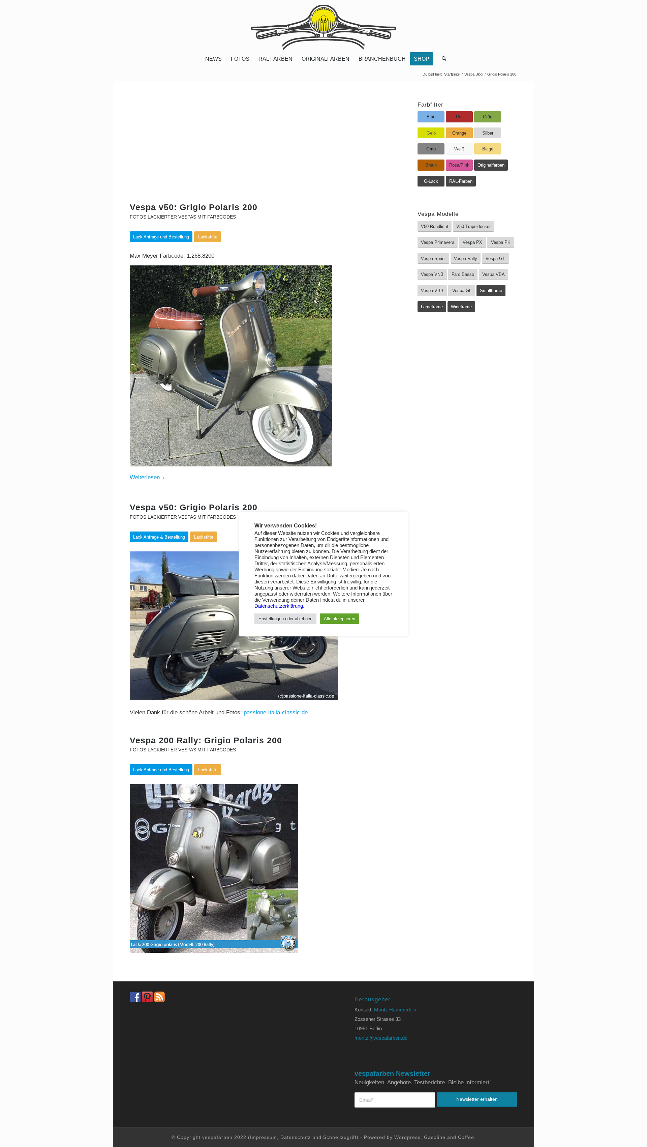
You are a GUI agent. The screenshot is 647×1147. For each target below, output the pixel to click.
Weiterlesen (145, 477)
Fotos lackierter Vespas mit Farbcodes (183, 217)
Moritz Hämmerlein (395, 1009)
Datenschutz (295, 1137)
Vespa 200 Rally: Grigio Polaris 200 (206, 740)
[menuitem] (213, 59)
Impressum (263, 1137)
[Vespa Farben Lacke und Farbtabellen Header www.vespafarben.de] (323, 25)
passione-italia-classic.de (276, 712)
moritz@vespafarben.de (381, 1038)
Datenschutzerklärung (278, 606)
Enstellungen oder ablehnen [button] (285, 618)
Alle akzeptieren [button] (339, 618)
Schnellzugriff (340, 1137)
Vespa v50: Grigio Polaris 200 (193, 207)
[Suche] (441, 59)
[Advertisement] (257, 152)
